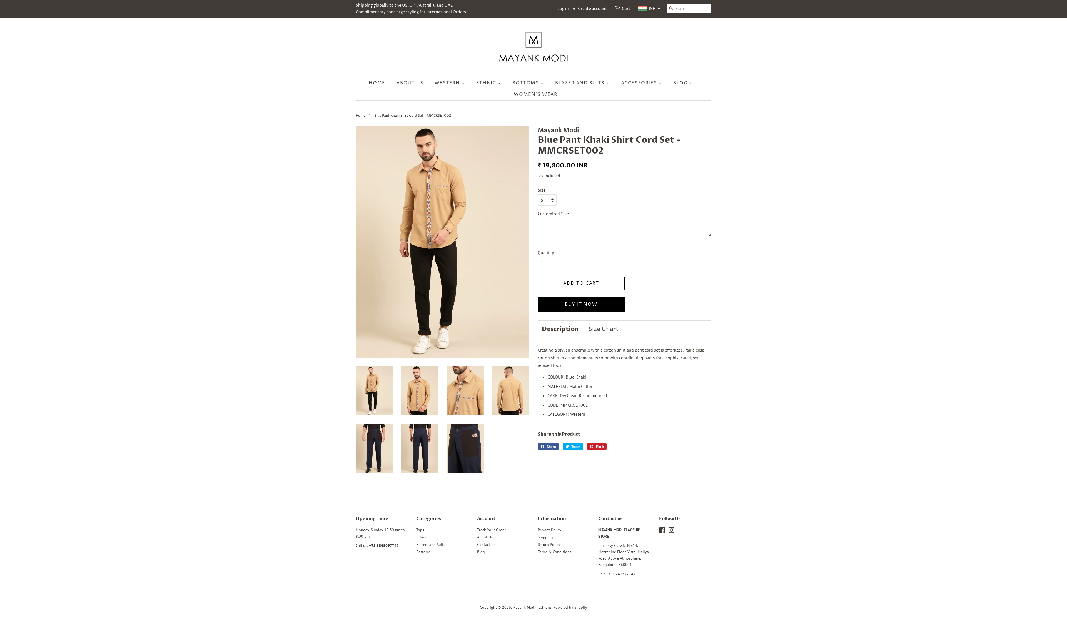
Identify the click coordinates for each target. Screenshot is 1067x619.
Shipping (545, 537)
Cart (626, 8)
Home (377, 83)
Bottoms (526, 83)
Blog (681, 83)
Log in (563, 8)
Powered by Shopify (570, 607)
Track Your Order (491, 529)
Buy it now (581, 304)
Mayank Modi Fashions (532, 607)
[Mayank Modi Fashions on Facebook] (662, 531)
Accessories (640, 83)
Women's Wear (535, 94)
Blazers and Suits (430, 544)
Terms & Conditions (554, 551)
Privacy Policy (549, 529)
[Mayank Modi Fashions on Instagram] (671, 531)
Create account (592, 8)
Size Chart (604, 329)
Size (541, 190)
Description (560, 329)
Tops (420, 529)
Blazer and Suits (580, 83)
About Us (410, 83)
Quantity (546, 252)
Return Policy (549, 544)
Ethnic (487, 83)
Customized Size (553, 213)
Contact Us (486, 544)
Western (448, 83)
